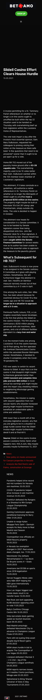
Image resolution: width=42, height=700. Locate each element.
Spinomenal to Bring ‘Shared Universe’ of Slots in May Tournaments (19, 682)
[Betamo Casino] (21, 5)
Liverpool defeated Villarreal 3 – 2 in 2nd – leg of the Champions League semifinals (20, 660)
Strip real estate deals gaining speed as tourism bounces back (20, 619)
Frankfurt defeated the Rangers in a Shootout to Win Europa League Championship (21, 503)
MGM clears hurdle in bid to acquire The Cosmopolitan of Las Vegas (20, 650)
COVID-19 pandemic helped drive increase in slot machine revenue (20, 493)
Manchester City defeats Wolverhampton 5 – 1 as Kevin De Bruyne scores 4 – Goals (20, 559)
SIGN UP (21, 13)
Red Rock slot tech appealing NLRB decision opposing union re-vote (20, 603)
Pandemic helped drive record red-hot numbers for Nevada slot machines (20, 483)
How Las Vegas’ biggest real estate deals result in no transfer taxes (19, 593)
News (9, 454)
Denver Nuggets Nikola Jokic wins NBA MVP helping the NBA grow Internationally (20, 581)
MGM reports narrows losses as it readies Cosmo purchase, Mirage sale (20, 672)
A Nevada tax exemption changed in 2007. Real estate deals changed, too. (20, 549)
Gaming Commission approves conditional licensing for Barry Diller (20, 515)
